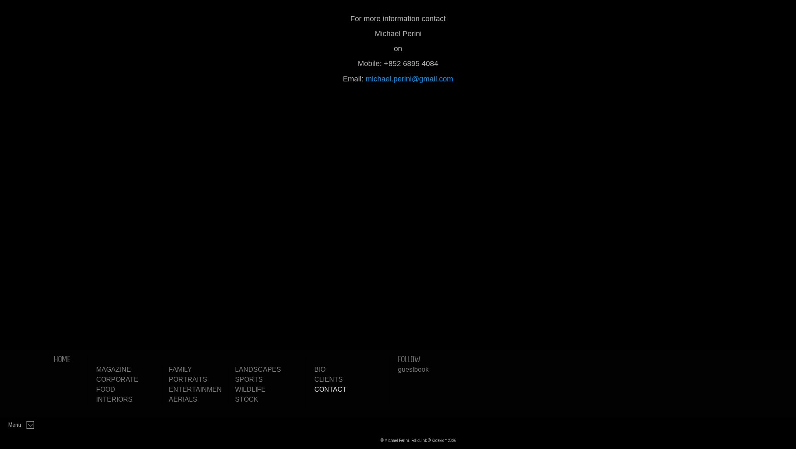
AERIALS (183, 399)
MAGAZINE (113, 369)
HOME (62, 359)
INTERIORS (114, 399)
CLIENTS (328, 379)
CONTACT (330, 389)
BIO (319, 369)
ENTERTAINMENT (197, 389)
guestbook (413, 369)
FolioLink (419, 440)
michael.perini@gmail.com (409, 79)
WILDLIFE (250, 389)
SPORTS (249, 379)
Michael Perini (356, 440)
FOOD (105, 389)
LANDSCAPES (258, 369)
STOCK (246, 399)
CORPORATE (117, 379)
